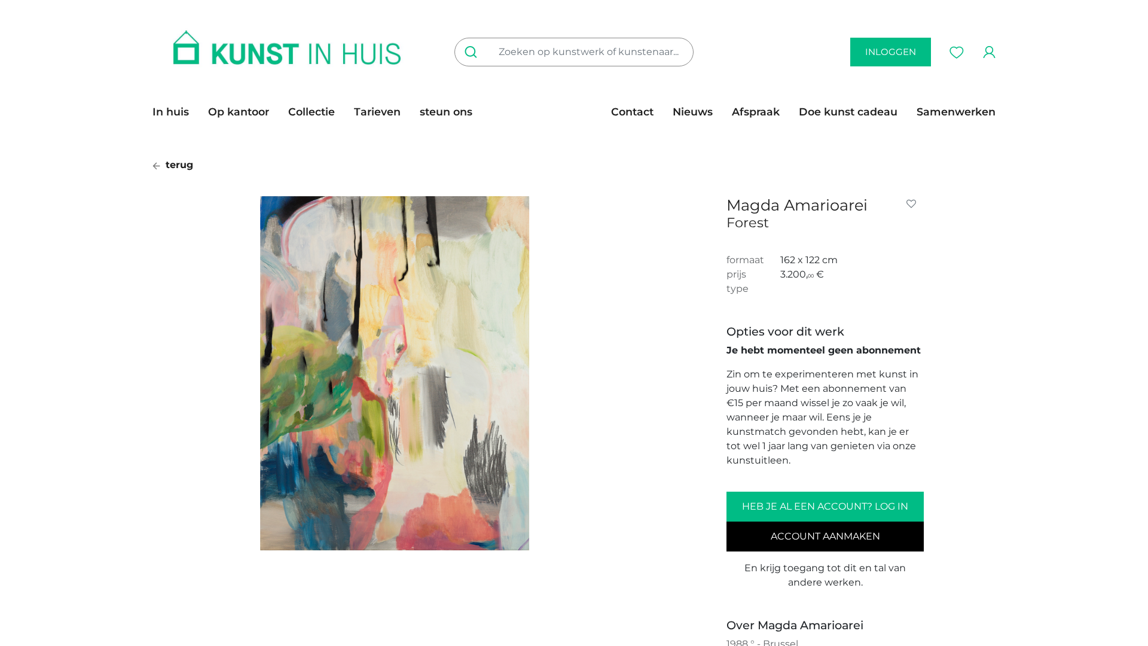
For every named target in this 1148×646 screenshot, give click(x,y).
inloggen (890, 51)
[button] (913, 204)
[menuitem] (175, 111)
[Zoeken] (473, 52)
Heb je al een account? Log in (825, 506)
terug (178, 164)
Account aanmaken (825, 536)
